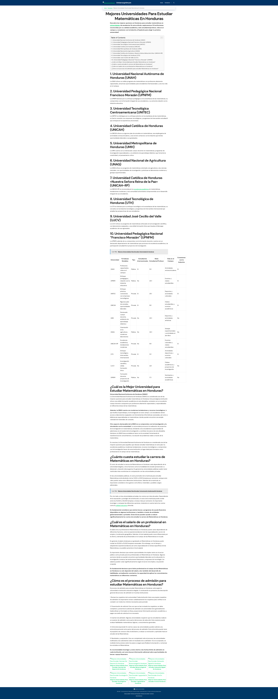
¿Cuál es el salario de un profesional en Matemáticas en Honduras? (132, 66)
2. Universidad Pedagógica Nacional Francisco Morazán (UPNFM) (131, 42)
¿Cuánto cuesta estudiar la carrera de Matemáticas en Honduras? (132, 64)
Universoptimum (123, 3)
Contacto (167, 2)
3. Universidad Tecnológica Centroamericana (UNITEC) (128, 44)
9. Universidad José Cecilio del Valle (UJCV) (125, 58)
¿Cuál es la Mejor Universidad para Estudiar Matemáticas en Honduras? (133, 62)
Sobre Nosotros (139, 695)
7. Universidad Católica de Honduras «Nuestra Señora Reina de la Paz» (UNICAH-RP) (137, 53)
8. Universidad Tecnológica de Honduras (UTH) (126, 55)
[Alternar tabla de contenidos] (161, 37)
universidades (115, 25)
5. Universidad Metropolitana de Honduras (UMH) (127, 49)
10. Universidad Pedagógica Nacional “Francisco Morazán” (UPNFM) (132, 60)
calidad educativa (121, 505)
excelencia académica (141, 189)
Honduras (110, 8)
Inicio (161, 2)
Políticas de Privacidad (135, 693)
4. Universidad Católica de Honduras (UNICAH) (126, 47)
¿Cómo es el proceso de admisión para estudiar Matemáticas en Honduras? (135, 69)
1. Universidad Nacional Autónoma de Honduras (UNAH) (128, 40)
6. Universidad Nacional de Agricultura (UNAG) (126, 51)
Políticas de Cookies (145, 693)
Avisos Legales (127, 693)
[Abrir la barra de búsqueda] (174, 2)
